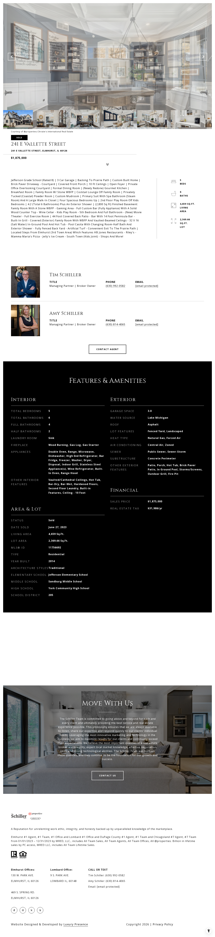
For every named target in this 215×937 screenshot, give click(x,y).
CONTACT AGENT (107, 349)
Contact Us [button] (107, 775)
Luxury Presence (75, 924)
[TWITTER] (31, 910)
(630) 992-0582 (115, 286)
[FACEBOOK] (14, 910)
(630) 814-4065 (115, 324)
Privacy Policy (163, 924)
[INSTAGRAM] (23, 910)
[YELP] (40, 910)
